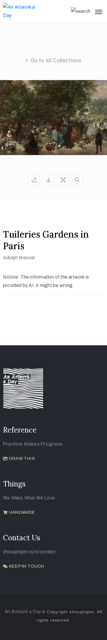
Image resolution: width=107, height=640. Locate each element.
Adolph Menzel (19, 257)
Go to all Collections (55, 60)
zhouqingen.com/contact (29, 552)
